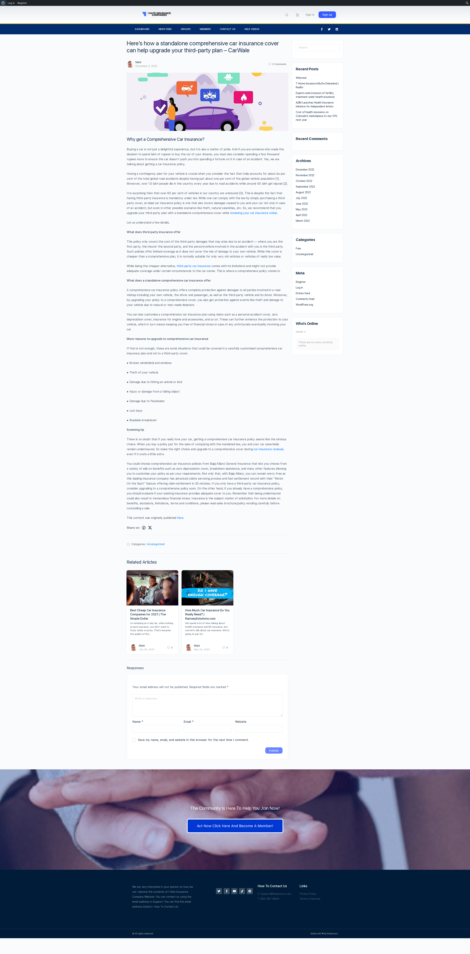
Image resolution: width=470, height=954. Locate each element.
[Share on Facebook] (143, 527)
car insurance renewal (268, 449)
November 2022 (305, 175)
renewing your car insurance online (253, 213)
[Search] (286, 15)
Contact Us (227, 29)
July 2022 (301, 198)
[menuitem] (3, 3)
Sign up (327, 14)
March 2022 (303, 220)
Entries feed (303, 293)
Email (189, 721)
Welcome (301, 77)
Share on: (133, 527)
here (180, 518)
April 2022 (301, 215)
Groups (186, 29)
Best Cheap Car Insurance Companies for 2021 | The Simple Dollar (148, 614)
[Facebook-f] (322, 29)
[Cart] (297, 15)
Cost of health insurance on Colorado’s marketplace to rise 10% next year (316, 116)
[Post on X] (150, 527)
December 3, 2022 (146, 66)
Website (240, 721)
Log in (299, 287)
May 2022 (301, 209)
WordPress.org (304, 304)
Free (298, 248)
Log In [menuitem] (11, 2)
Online (301, 332)
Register (301, 281)
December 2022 (305, 169)
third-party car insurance (194, 266)
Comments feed (305, 299)
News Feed (165, 29)
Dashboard (142, 29)
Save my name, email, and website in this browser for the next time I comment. (193, 740)
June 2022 (302, 203)
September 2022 (305, 186)
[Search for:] (317, 47)
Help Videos (252, 29)
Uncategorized (155, 544)
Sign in (310, 14)
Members (205, 29)
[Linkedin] (337, 29)
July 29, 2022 (146, 649)
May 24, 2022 (202, 649)
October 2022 (304, 180)
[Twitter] (329, 29)
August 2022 (303, 192)
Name (137, 721)
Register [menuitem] (22, 2)
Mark (138, 62)
